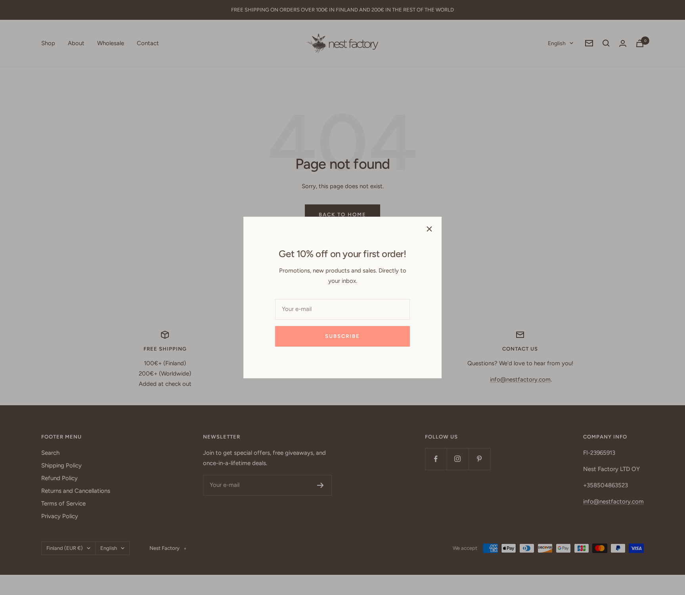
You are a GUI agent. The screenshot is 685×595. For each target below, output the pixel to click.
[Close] (429, 229)
